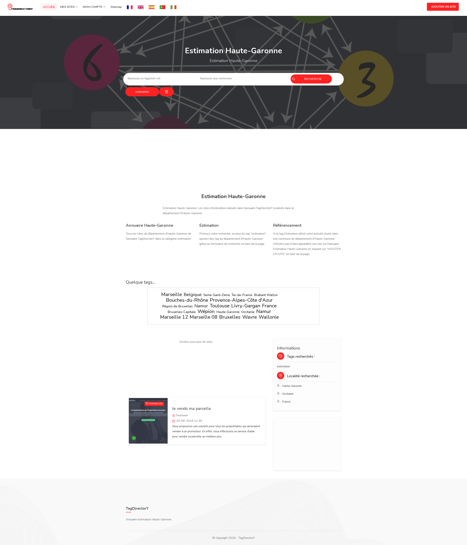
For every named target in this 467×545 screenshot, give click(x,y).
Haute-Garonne (228, 312)
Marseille (171, 294)
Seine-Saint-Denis (216, 295)
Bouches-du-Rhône (187, 300)
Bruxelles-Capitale (182, 312)
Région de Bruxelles (177, 306)
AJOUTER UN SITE (443, 7)
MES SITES (67, 7)
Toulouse (219, 305)
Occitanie (247, 312)
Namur (201, 306)
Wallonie (269, 317)
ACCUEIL (49, 7)
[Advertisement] (232, 161)
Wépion (206, 311)
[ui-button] (166, 91)
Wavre (249, 317)
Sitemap (116, 7)
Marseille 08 (203, 317)
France (269, 305)
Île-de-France (242, 295)
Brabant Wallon (266, 295)
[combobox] (161, 78)
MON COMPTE (92, 7)
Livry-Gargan (245, 305)
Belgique (193, 294)
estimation (283, 366)
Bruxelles (229, 317)
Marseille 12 (174, 317)
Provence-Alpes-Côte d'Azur (241, 300)
